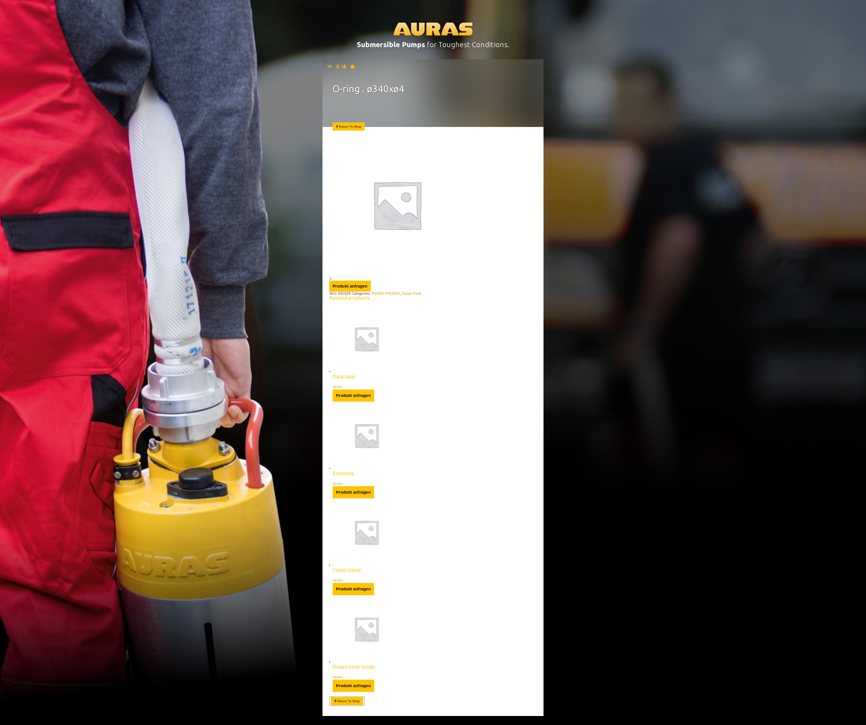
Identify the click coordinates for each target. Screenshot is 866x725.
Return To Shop (349, 126)
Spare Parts (412, 293)
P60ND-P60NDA (386, 293)
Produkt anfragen (350, 286)
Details (338, 387)
